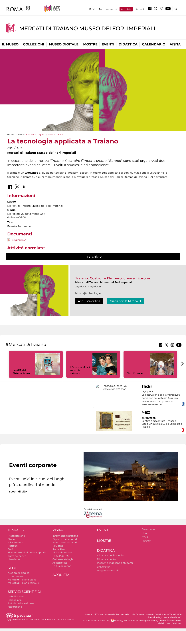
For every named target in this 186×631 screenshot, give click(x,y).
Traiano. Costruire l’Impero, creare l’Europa (112, 278)
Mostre (90, 44)
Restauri (13, 545)
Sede (12, 568)
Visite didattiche (62, 552)
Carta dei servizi (17, 555)
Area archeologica (18, 572)
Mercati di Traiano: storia (22, 579)
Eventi (108, 44)
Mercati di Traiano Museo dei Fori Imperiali (87, 28)
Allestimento (15, 542)
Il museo (10, 44)
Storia (11, 539)
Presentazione (16, 535)
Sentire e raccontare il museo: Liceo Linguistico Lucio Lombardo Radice (162, 423)
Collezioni (33, 44)
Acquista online (89, 301)
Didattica (128, 44)
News (145, 533)
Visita (175, 44)
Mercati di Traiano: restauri (23, 582)
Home (10, 134)
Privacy (118, 620)
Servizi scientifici (24, 591)
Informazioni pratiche (65, 535)
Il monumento (16, 576)
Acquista (126, 9)
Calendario (153, 44)
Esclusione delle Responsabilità (140, 620)
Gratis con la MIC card (125, 301)
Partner (146, 540)
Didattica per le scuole (110, 555)
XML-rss (177, 623)
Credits (162, 620)
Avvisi (145, 536)
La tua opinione (61, 565)
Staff (10, 549)
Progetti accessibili (108, 570)
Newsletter (14, 559)
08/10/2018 (161, 398)
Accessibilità (59, 562)
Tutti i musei (106, 9)
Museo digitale (63, 44)
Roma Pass (58, 549)
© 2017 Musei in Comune (96, 620)
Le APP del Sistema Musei (22, 372)
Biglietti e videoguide (65, 539)
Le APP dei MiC (61, 555)
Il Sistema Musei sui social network (80, 370)
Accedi (140, 9)
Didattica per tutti (107, 559)
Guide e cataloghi (63, 559)
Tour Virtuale (135, 373)
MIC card (57, 545)
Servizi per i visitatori (64, 542)
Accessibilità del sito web (169, 622)
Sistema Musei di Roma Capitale (27, 552)
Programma (18, 240)
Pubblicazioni (16, 596)
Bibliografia (15, 599)
